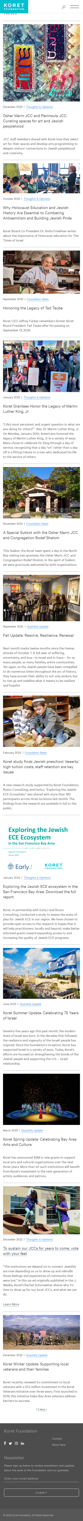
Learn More (11, 1304)
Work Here (58, 1445)
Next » (43, 1409)
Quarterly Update (37, 626)
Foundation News (38, 299)
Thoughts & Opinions (39, 107)
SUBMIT (41, 1492)
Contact (57, 1438)
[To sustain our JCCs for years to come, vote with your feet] (41, 1233)
